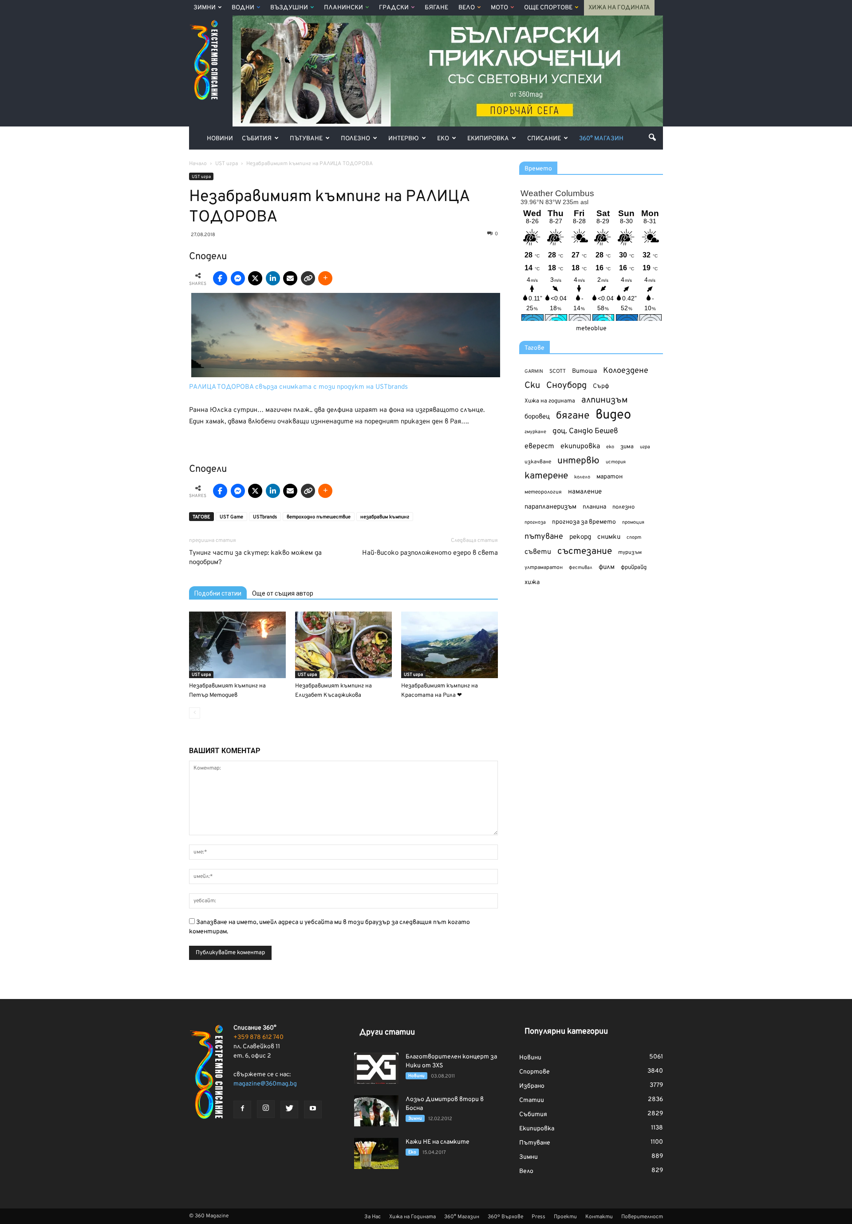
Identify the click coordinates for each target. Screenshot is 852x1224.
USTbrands (265, 517)
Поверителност (642, 1216)
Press (538, 1216)
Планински (343, 8)
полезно (623, 507)
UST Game (231, 517)
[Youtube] (313, 1109)
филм (607, 567)
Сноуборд (566, 386)
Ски (532, 386)
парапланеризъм (550, 507)
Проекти (565, 1216)
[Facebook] (242, 1109)
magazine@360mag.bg (265, 1084)
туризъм (630, 552)
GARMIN (534, 372)
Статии (531, 1100)
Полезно (355, 138)
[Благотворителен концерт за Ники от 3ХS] (376, 1068)
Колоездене (625, 370)
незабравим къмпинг (384, 517)
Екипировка (488, 138)
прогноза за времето (584, 522)
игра (645, 447)
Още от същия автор (282, 593)
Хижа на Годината (619, 8)
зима (627, 446)
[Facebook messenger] (238, 278)
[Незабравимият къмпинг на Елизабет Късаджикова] (343, 645)
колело (582, 477)
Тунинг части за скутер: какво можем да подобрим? (255, 558)
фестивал (580, 568)
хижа (532, 582)
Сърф (601, 386)
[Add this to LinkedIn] (273, 278)
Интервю (403, 138)
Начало (198, 163)
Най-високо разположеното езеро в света (430, 553)
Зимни (204, 8)
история (616, 462)
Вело (466, 8)
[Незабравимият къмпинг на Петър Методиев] (237, 645)
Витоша (584, 371)
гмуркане (535, 432)
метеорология (543, 492)
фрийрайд (634, 567)
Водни (243, 8)
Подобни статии (217, 593)
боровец (537, 416)
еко (610, 447)
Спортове (534, 1072)
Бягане (436, 8)
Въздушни (289, 8)
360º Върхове (505, 1216)
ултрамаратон (544, 567)
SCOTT (557, 371)
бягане (572, 416)
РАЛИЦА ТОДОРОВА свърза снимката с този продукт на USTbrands (298, 387)
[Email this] (290, 278)
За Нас (372, 1216)
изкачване (538, 462)
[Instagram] (266, 1109)
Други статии (387, 1032)
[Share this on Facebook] (220, 278)
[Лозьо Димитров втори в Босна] (376, 1110)
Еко (443, 138)
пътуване (544, 536)
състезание (584, 551)
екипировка (580, 446)
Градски (394, 8)
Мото (499, 8)
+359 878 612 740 (258, 1037)
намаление (585, 492)
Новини (220, 138)
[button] (652, 137)
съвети (538, 552)
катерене (546, 476)
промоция (633, 522)
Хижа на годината (550, 401)
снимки (608, 537)
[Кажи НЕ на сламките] (376, 1153)
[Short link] (308, 278)
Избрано (531, 1086)
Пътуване (306, 138)
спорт (634, 537)
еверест (539, 446)
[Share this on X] (255, 278)
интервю (578, 461)
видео (613, 415)
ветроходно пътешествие (319, 517)
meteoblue (591, 328)
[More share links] (325, 278)
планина (594, 507)
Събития (257, 138)
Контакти (599, 1216)
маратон (609, 477)
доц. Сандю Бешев (585, 431)
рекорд (580, 537)
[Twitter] (289, 1109)
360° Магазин (601, 138)
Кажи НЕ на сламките (437, 1142)
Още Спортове (548, 8)
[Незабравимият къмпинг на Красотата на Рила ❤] (449, 645)
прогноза (535, 522)
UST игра (201, 177)
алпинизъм (604, 400)
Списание (544, 138)
